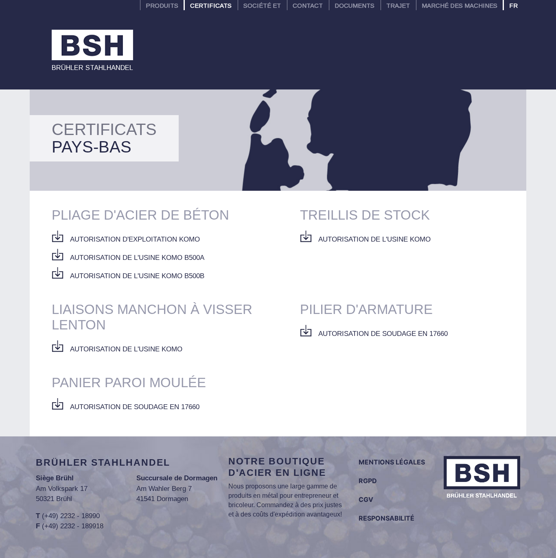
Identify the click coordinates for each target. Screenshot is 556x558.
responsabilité (386, 518)
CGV (366, 499)
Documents (354, 5)
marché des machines (459, 5)
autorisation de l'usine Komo (374, 239)
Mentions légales (392, 462)
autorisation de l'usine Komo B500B (137, 276)
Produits (162, 5)
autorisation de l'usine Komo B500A (137, 258)
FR (513, 5)
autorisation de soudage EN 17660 (383, 334)
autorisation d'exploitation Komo (135, 239)
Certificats (211, 5)
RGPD (368, 481)
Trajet (398, 5)
